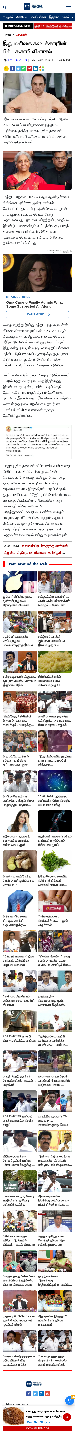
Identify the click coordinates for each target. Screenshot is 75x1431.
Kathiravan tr (17, 60)
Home (7, 34)
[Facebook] (28, 1393)
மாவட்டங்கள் (38, 17)
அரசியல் (21, 17)
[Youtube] (47, 1393)
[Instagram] (41, 1393)
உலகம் (66, 17)
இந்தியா (54, 17)
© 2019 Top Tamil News (37, 1427)
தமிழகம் (8, 17)
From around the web (26, 563)
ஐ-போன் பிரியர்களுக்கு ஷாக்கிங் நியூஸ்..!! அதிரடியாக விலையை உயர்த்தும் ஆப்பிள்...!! (36, 552)
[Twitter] (35, 1393)
